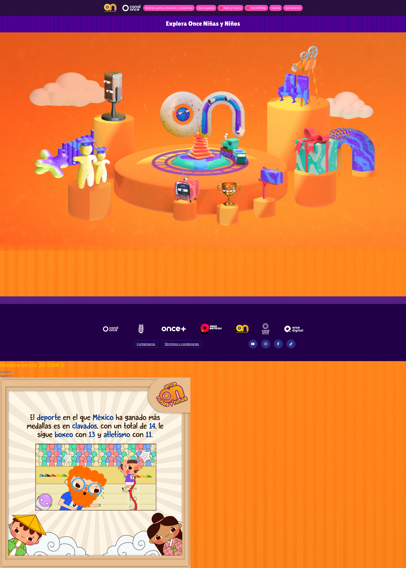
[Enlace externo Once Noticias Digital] (211, 328)
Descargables (206, 8)
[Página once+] (173, 329)
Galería (275, 8)
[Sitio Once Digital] (294, 328)
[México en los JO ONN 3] (95, 472)
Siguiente (5, 375)
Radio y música (232, 8)
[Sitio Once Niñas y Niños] (242, 328)
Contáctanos (293, 8)
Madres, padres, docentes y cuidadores (169, 8)
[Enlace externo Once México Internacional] (265, 328)
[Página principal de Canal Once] (110, 328)
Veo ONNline (258, 8)
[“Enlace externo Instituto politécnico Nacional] (141, 329)
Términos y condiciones (181, 344)
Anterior (7, 372)
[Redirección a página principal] (110, 8)
